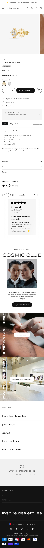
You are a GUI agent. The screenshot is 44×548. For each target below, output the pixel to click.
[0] (36, 8)
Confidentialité (33, 536)
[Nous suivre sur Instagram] (11, 529)
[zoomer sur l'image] (41, 50)
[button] (7, 76)
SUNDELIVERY (33, 2)
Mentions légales (23, 536)
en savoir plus (37, 124)
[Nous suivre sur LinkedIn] (27, 529)
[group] (22, 471)
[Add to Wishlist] (39, 90)
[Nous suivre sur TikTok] (22, 529)
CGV (15, 536)
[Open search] (4, 195)
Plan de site (9, 536)
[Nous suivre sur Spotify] (33, 529)
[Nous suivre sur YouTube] (16, 529)
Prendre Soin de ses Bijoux (18, 151)
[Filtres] (10, 195)
